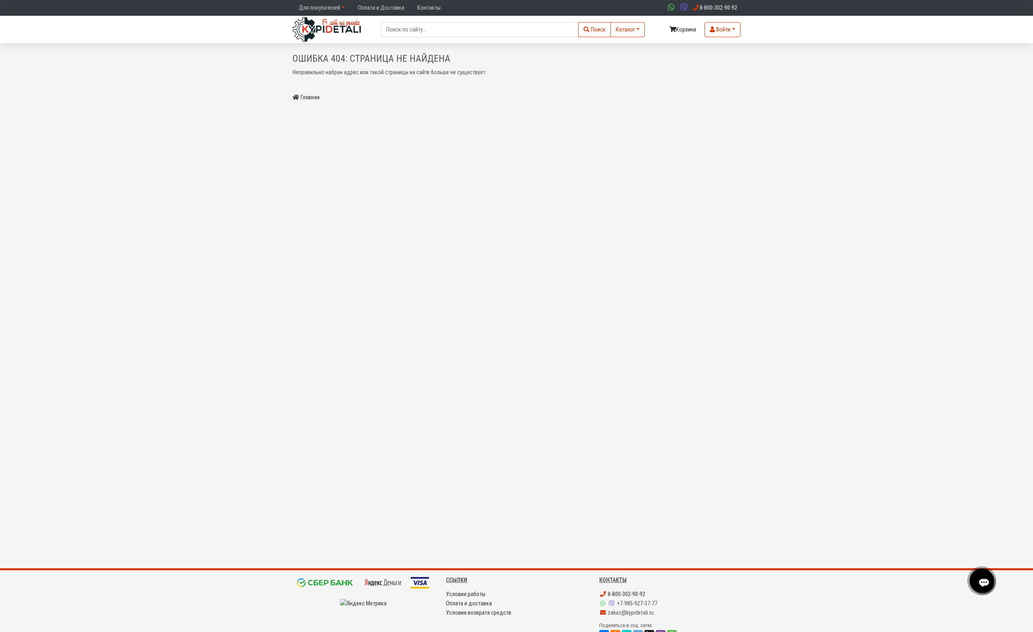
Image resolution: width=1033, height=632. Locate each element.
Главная (310, 97)
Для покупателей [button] (319, 7)
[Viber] (612, 603)
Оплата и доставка (469, 603)
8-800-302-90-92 (625, 594)
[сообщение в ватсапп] (670, 7)
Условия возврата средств (478, 612)
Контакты (429, 7)
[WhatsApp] (603, 603)
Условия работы (465, 594)
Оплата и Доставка (381, 7)
